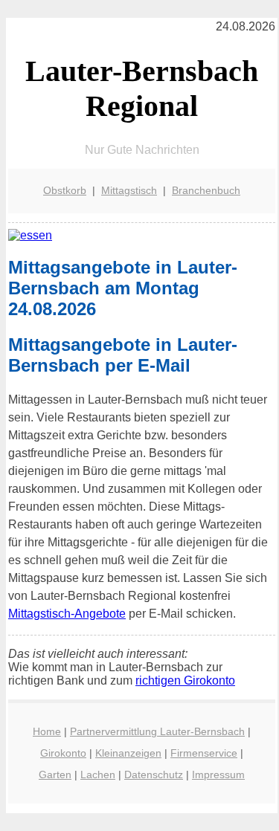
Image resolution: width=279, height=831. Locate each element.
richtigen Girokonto (185, 680)
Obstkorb (64, 190)
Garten (55, 774)
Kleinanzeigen (128, 753)
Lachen (97, 774)
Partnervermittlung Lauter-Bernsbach (157, 731)
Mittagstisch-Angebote (67, 613)
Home (47, 731)
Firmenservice (203, 753)
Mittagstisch (129, 190)
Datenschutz (153, 774)
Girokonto (63, 753)
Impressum (218, 774)
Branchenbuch (206, 190)
